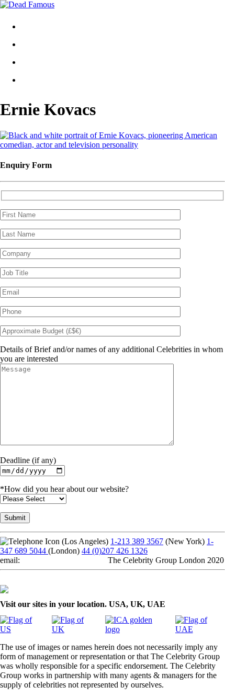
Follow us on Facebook (39, 579)
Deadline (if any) (28, 460)
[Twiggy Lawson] (112, 144)
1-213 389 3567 (136, 541)
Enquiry (42, 79)
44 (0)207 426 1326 (115, 550)
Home (39, 26)
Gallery (41, 44)
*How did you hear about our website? (64, 489)
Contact (42, 62)
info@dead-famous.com (62, 560)
